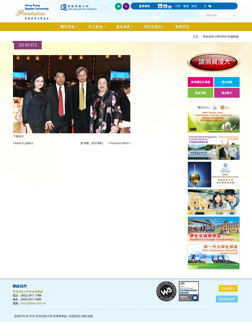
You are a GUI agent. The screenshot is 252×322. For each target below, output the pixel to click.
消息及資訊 (153, 27)
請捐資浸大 (228, 288)
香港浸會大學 (44, 316)
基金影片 (227, 92)
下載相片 (18, 136)
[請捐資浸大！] (214, 62)
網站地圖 (87, 316)
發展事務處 (60, 316)
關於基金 (68, 27)
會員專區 (144, 6)
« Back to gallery (23, 143)
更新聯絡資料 (227, 299)
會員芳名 (182, 27)
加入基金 (95, 27)
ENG (178, 6)
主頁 (195, 36)
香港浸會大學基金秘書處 (28, 291)
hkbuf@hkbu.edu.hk (33, 303)
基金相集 (227, 82)
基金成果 (123, 27)
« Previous (114, 143)
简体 (194, 6)
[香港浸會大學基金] (36, 10)
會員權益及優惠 (200, 82)
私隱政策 (74, 316)
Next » (126, 143)
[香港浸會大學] (79, 7)
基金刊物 (200, 92)
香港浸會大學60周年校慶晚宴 (221, 36)
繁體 (186, 6)
